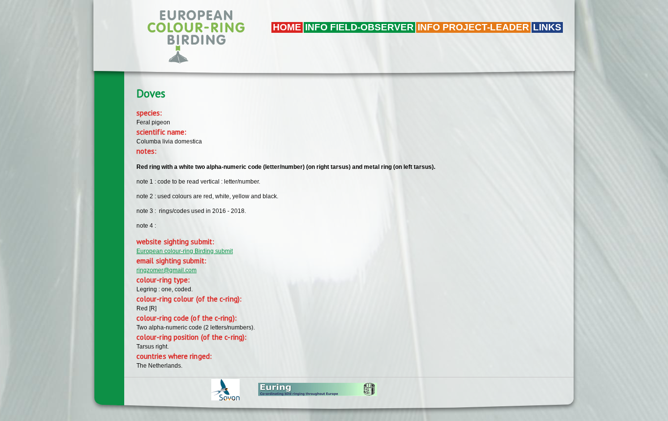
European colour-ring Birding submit (184, 251)
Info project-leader (473, 27)
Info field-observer (359, 27)
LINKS (547, 27)
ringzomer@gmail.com (166, 270)
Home (287, 27)
